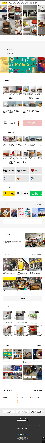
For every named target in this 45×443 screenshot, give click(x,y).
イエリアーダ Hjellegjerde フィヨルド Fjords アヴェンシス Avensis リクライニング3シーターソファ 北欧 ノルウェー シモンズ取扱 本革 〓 (39, 159)
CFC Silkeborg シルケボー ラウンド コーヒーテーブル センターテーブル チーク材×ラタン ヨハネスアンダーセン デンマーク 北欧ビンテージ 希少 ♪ (32, 159)
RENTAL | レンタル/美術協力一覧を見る (36, 204)
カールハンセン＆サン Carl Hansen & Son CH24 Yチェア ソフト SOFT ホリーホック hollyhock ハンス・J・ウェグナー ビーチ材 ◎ (12, 110)
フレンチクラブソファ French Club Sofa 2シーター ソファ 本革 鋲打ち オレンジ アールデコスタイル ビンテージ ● (6, 159)
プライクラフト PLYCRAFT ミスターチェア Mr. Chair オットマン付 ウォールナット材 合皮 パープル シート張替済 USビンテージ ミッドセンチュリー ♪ (6, 145)
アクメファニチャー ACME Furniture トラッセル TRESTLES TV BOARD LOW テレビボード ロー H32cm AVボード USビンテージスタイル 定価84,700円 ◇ (12, 95)
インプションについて (27, 3)
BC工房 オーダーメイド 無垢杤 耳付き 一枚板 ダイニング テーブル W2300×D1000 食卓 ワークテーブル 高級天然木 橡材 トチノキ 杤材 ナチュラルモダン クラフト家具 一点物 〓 (32, 110)
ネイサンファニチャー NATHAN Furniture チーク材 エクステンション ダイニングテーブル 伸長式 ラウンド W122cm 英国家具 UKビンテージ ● (39, 95)
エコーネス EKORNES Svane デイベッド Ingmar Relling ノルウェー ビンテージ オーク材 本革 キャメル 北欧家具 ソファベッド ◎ (26, 95)
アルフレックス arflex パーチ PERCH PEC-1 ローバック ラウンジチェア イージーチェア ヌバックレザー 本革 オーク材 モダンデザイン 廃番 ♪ (12, 144)
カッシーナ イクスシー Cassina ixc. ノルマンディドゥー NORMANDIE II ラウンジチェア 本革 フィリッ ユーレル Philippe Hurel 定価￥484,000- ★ (26, 159)
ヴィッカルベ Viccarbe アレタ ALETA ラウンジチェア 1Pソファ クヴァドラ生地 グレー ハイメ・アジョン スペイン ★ (26, 144)
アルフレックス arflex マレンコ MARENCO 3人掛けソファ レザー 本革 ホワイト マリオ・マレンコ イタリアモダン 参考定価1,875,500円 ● (6, 110)
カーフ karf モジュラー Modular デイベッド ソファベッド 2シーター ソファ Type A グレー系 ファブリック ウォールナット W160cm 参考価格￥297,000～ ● (32, 95)
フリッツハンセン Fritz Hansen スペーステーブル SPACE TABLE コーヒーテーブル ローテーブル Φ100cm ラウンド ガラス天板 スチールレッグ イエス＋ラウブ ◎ (39, 145)
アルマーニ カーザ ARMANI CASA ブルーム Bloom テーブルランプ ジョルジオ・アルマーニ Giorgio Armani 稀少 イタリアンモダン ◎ (19, 95)
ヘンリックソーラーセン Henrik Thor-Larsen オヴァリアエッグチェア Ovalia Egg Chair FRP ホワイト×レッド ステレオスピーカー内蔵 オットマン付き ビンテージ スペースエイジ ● (12, 160)
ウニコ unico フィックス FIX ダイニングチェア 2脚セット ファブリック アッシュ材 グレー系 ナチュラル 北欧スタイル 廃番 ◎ (26, 110)
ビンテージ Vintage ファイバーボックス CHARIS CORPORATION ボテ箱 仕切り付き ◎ (19, 109)
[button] (1, 0)
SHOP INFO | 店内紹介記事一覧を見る (36, 254)
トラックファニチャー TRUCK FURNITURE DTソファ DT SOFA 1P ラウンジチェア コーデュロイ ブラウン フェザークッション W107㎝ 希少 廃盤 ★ (19, 145)
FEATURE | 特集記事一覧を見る (37, 345)
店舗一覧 (31, 3)
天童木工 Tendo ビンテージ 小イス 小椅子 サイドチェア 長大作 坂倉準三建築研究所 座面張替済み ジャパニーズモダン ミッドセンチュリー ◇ (6, 95)
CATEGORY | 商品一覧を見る (37, 390)
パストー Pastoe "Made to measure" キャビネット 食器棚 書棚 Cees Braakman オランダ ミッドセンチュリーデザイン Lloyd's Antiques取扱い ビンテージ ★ (19, 159)
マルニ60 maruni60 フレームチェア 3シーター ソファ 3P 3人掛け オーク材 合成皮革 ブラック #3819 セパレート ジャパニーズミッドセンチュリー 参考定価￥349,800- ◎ (32, 145)
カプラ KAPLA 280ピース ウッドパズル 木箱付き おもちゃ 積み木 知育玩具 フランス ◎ (39, 109)
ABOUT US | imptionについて (7, 245)
